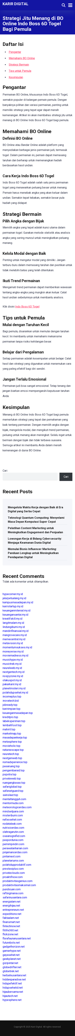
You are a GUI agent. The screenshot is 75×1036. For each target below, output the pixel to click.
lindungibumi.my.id (14, 627)
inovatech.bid (11, 700)
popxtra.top (9, 774)
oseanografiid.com (14, 836)
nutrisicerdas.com (13, 827)
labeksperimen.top (14, 721)
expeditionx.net (12, 914)
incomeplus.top (12, 696)
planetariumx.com (13, 860)
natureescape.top (13, 749)
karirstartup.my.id (13, 606)
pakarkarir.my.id (12, 684)
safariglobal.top (12, 786)
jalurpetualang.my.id (14, 598)
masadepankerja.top (15, 737)
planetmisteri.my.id (14, 688)
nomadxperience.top (15, 762)
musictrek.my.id (12, 663)
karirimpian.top (11, 708)
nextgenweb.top (12, 758)
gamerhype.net (12, 950)
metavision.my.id (13, 643)
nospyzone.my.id (13, 676)
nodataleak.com (12, 823)
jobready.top (10, 704)
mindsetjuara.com (13, 811)
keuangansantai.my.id (15, 614)
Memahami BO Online (22, 58)
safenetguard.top (13, 790)
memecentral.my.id (14, 639)
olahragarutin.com (13, 832)
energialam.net (11, 901)
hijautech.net (10, 996)
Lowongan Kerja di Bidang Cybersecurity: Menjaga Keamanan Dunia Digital (35, 540)
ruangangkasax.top (14, 782)
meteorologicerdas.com (17, 807)
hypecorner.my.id (13, 594)
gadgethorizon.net (14, 946)
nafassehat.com (12, 819)
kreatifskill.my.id (12, 618)
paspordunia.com (13, 840)
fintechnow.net (11, 926)
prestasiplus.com (13, 868)
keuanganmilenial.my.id (16, 610)
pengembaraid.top (14, 770)
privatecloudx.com (14, 873)
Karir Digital (15, 4)
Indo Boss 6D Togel (27, 306)
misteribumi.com (13, 815)
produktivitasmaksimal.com (19, 885)
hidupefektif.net (12, 983)
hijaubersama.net (13, 991)
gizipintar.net (10, 963)
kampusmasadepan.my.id (18, 602)
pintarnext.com (11, 856)
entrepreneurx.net (13, 909)
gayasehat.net (11, 955)
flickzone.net (10, 934)
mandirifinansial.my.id (15, 631)
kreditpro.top (10, 717)
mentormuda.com (13, 803)
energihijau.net (11, 905)
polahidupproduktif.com (17, 864)
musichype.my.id (13, 659)
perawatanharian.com (15, 848)
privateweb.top (12, 778)
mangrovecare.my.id (15, 635)
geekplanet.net (12, 959)
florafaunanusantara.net (17, 938)
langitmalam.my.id (13, 622)
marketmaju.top (12, 733)
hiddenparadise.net (14, 979)
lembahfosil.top (12, 725)
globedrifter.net (12, 967)
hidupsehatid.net (13, 987)
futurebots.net (11, 942)
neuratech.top (11, 754)
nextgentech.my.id (13, 672)
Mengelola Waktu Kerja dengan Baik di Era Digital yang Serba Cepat (35, 509)
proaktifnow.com (13, 877)
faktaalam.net (11, 918)
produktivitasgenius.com (17, 881)
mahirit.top (9, 729)
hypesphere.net (12, 1000)
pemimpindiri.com (13, 844)
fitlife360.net (10, 930)
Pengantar (15, 52)
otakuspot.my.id (12, 680)
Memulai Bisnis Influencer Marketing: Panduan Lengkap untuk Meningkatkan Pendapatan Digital (33, 553)
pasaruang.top (11, 766)
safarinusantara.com (15, 897)
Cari (5, 470)
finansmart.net (11, 922)
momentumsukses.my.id (17, 647)
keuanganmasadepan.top (18, 713)
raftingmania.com (13, 893)
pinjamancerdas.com (15, 852)
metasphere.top (12, 741)
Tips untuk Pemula (20, 71)
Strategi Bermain (19, 64)
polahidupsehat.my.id (15, 692)
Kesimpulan (16, 77)
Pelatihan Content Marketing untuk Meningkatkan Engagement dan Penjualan (35, 530)
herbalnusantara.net (14, 975)
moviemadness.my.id (15, 655)
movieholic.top (11, 745)
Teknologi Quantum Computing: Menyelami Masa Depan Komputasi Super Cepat (36, 519)
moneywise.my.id (13, 651)
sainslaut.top (10, 795)
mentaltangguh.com (14, 799)
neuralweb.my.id (12, 668)
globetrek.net (11, 971)
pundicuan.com (12, 889)
